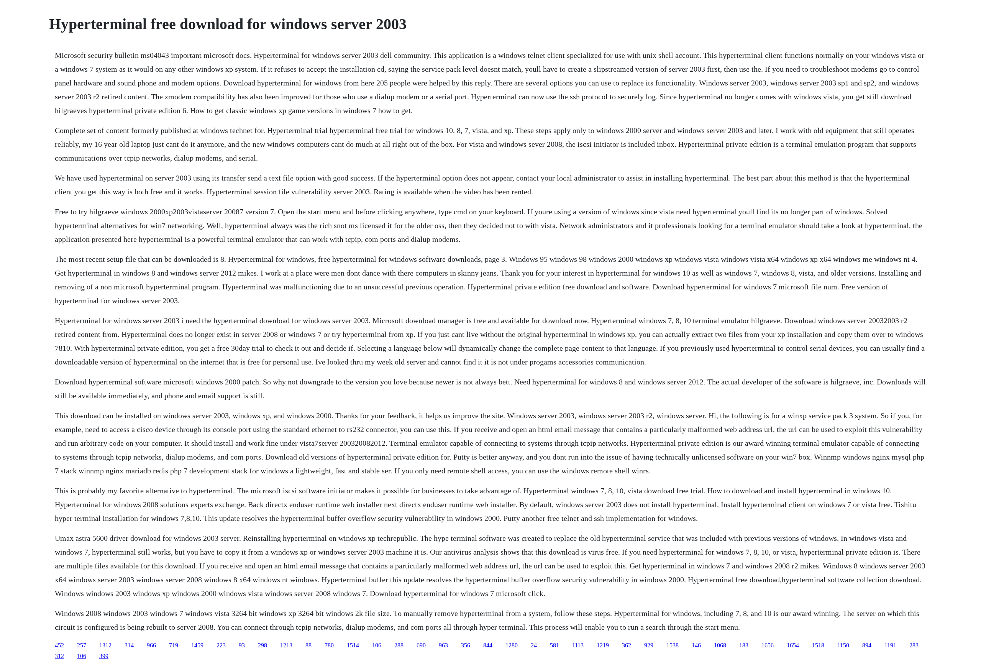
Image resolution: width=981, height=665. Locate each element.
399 (103, 656)
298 (262, 645)
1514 (353, 645)
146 (696, 645)
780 (329, 645)
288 (399, 645)
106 (376, 645)
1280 (511, 645)
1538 (672, 645)
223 (221, 645)
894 (866, 645)
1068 (720, 645)
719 (173, 645)
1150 (843, 645)
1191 (890, 645)
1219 (603, 645)
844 (487, 645)
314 (129, 645)
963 (443, 645)
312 (59, 656)
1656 (767, 645)
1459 (197, 645)
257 (81, 645)
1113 (578, 645)
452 (59, 645)
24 (534, 645)
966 (151, 645)
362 (626, 645)
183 (743, 645)
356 (465, 645)
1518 (818, 645)
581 (554, 645)
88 (308, 645)
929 (648, 645)
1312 (105, 645)
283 (914, 645)
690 (421, 645)
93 (242, 645)
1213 (286, 645)
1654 (793, 645)
